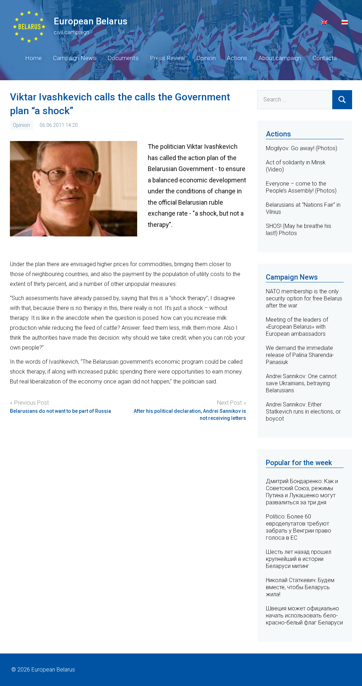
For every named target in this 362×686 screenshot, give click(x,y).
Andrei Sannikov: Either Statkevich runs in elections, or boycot (303, 411)
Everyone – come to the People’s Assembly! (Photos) (301, 187)
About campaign (279, 57)
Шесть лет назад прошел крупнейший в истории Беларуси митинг (298, 559)
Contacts (325, 57)
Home (33, 57)
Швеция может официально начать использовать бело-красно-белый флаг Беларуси (304, 615)
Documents (123, 57)
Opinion (206, 57)
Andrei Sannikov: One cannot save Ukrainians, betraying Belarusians (301, 383)
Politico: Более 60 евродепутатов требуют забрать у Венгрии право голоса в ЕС (298, 527)
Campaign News (74, 57)
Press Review (167, 57)
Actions (237, 57)
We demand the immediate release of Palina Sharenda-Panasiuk (300, 355)
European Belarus (90, 21)
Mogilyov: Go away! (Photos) (301, 148)
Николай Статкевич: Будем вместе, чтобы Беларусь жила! (300, 587)
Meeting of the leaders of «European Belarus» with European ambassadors (297, 326)
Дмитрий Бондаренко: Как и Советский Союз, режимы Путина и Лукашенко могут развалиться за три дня (302, 492)
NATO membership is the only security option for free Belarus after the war (304, 298)
